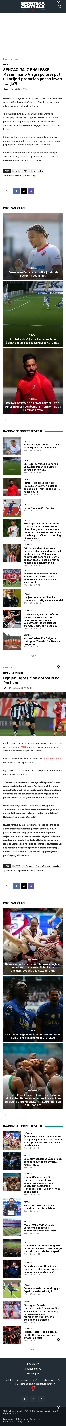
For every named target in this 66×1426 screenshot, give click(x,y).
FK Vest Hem (29, 171)
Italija (40, 171)
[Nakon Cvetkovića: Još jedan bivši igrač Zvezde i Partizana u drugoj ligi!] (12, 641)
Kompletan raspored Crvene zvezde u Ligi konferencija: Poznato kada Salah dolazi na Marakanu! (41, 578)
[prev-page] (5, 420)
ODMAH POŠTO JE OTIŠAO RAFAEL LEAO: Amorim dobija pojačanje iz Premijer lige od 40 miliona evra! (33, 407)
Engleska (16, 171)
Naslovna (7, 59)
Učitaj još (32, 655)
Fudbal (17, 59)
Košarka (28, 545)
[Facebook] (16, 191)
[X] (24, 191)
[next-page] (10, 420)
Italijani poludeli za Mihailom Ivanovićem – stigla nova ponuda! (43, 599)
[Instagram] (33, 1399)
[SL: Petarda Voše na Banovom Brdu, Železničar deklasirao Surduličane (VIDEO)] (33, 314)
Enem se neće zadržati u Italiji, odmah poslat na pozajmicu (33, 274)
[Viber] (31, 191)
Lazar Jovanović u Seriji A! (39, 508)
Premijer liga (30, 175)
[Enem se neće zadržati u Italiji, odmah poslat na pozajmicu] (33, 246)
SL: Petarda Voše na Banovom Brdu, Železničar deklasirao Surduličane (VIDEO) (33, 341)
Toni (6, 89)
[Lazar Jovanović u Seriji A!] (12, 508)
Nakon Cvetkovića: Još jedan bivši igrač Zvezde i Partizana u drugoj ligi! (42, 641)
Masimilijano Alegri (12, 175)
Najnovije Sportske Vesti (22, 431)
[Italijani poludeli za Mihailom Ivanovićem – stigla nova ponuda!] (12, 598)
